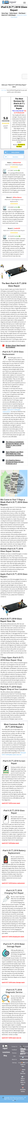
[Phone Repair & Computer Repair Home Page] (5, 1047)
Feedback (14, 1049)
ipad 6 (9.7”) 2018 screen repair (11, 803)
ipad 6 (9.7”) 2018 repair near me (11, 1037)
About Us (14, 1059)
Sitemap (14, 1062)
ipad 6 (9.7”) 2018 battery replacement (13, 883)
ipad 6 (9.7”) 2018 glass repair (10, 843)
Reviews (14, 1053)
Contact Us (14, 1046)
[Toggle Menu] (24, 2)
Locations (6, 1052)
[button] (14, 346)
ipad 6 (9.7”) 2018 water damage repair (13, 982)
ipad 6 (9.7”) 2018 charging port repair (13, 936)
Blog (5, 1055)
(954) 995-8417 (23, 1051)
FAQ (14, 1056)
